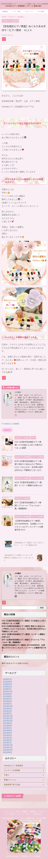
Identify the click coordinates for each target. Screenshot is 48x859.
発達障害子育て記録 (12, 784)
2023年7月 (7, 728)
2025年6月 (7, 701)
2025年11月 (7, 691)
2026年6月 (7, 681)
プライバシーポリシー (24, 814)
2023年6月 (7, 730)
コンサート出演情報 (12, 770)
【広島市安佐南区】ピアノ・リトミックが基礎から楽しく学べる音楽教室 (24, 818)
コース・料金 (16, 11)
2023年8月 (7, 725)
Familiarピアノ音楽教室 (11, 423)
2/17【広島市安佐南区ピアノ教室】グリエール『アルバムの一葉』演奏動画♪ (28, 505)
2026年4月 (7, 684)
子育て (6, 775)
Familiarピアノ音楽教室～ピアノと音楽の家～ (24, 6)
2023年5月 (7, 733)
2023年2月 (7, 740)
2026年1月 (7, 689)
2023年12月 (8, 716)
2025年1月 (7, 703)
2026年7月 (7, 679)
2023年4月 (7, 735)
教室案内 (5, 11)
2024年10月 (8, 706)
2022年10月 (8, 750)
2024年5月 (7, 708)
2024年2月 (7, 711)
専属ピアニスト (10, 780)
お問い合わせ (38, 814)
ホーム (6, 811)
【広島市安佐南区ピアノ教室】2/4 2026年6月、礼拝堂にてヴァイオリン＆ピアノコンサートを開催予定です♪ (24, 647)
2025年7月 (7, 698)
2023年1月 (7, 742)
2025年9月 (7, 694)
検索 (42, 608)
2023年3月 (7, 737)
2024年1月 (7, 713)
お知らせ (12, 814)
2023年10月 (8, 720)
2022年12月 (8, 745)
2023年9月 (7, 723)
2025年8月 (7, 696)
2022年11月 (7, 747)
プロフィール (29, 11)
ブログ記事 (40, 11)
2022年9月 (7, 752)
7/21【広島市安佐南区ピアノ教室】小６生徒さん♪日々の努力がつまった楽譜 (28, 445)
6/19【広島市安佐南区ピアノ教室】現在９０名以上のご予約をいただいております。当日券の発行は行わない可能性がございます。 (24, 629)
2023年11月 (7, 718)
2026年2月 (7, 686)
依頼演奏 (32, 811)
